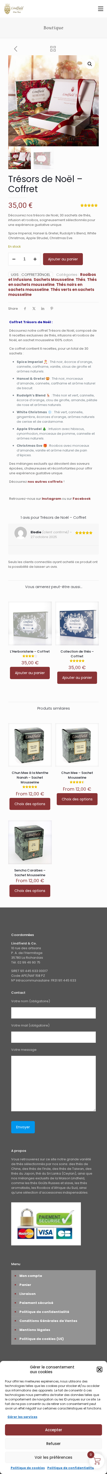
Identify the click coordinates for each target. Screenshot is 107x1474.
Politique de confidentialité (70, 1468)
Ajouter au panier (63, 259)
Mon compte (30, 1275)
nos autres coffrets (45, 481)
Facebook (82, 498)
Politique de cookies (28, 1468)
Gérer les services (22, 1417)
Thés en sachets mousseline (52, 282)
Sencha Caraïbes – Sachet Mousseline (30, 872)
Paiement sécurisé (36, 1302)
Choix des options (29, 803)
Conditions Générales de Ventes (48, 1320)
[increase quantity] (35, 259)
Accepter (53, 1429)
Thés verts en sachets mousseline (51, 292)
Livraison (27, 1293)
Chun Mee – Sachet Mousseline (77, 775)
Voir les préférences (53, 1457)
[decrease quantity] (13, 259)
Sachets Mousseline (54, 279)
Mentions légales (34, 1329)
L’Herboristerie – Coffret (30, 651)
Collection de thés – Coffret (77, 654)
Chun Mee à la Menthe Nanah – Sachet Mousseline (30, 777)
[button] (99, 1369)
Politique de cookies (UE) (41, 1338)
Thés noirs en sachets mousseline (45, 287)
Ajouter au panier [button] (30, 672)
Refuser (53, 1443)
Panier (25, 1284)
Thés (80, 279)
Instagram (51, 498)
